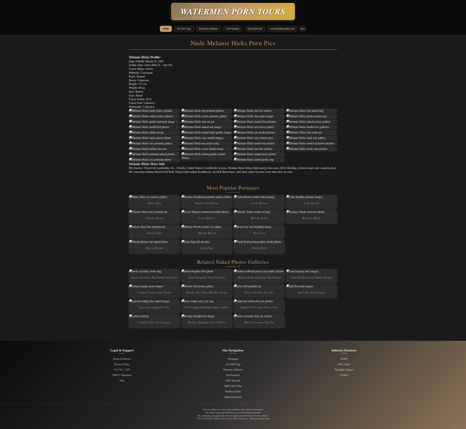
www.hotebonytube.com (282, 28)
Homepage (233, 358)
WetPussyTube (233, 391)
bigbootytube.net (233, 397)
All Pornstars (232, 28)
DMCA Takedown (121, 375)
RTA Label (344, 364)
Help (122, 380)
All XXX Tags (184, 28)
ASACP (344, 358)
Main (166, 28)
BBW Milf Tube (233, 386)
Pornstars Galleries (208, 28)
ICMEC (344, 375)
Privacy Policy (122, 364)
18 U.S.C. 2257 (122, 369)
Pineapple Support (344, 369)
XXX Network (254, 28)
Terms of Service (122, 358)
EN (301, 28)
